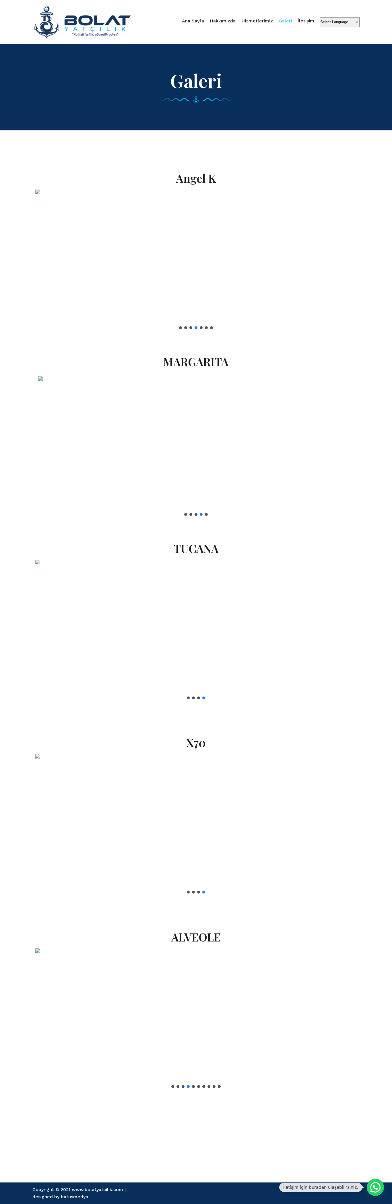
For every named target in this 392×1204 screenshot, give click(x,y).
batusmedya (74, 1196)
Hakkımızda (223, 21)
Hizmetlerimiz (257, 21)
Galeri (285, 21)
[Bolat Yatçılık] (82, 22)
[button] (44, 261)
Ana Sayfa (193, 21)
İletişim (306, 21)
